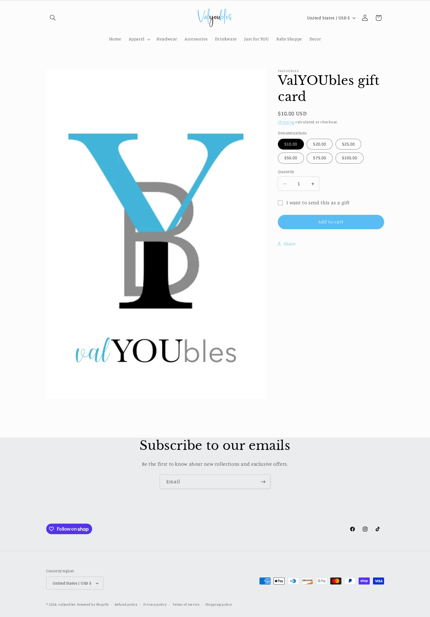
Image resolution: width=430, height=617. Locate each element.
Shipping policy (218, 604)
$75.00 (319, 157)
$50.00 (290, 157)
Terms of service (186, 604)
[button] (53, 18)
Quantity (286, 171)
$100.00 (349, 157)
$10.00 (290, 143)
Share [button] (289, 243)
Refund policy (126, 604)
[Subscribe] (263, 481)
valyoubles (66, 604)
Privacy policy (154, 604)
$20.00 (319, 143)
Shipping (286, 122)
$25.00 (348, 143)
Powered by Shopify (93, 604)
